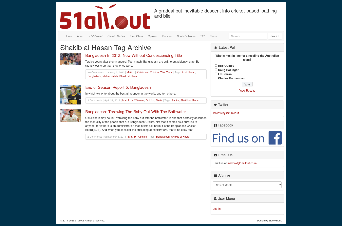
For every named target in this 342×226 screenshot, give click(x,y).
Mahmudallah (110, 76)
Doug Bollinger (228, 70)
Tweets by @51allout (226, 113)
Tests (213, 36)
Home (68, 36)
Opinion (153, 36)
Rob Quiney (226, 66)
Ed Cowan (225, 74)
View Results (247, 90)
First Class (136, 36)
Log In (217, 209)
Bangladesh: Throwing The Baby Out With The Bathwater (135, 111)
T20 (202, 36)
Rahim (175, 100)
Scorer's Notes (186, 36)
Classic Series (116, 36)
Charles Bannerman (231, 78)
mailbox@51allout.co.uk (242, 163)
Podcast (167, 36)
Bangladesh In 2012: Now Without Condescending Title (133, 55)
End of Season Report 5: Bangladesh (118, 87)
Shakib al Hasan (128, 76)
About (80, 36)
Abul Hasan (188, 72)
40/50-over (96, 36)
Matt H (130, 72)
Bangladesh (94, 76)
